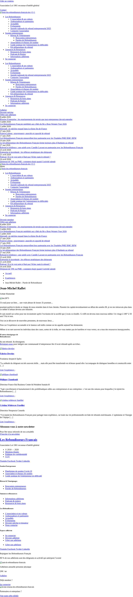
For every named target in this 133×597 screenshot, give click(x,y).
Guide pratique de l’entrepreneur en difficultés (29, 45)
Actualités (14, 24)
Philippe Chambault (9, 379)
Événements (15, 26)
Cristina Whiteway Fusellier (12, 405)
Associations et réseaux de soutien (24, 42)
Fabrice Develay (7, 353)
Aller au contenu (7, 1)
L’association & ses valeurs (21, 19)
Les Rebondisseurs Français (18, 439)
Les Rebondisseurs (13, 17)
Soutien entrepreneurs (14, 33)
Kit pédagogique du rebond (21, 47)
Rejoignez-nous (6, 344)
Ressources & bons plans (20, 52)
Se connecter (10, 59)
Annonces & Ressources (15, 49)
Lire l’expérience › (7, 370)
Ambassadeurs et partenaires (22, 21)
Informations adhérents (19, 56)
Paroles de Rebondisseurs (26, 40)
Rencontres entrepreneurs (26, 38)
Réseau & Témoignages (20, 35)
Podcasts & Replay (18, 54)
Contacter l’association (19, 31)
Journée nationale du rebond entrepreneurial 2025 (30, 28)
